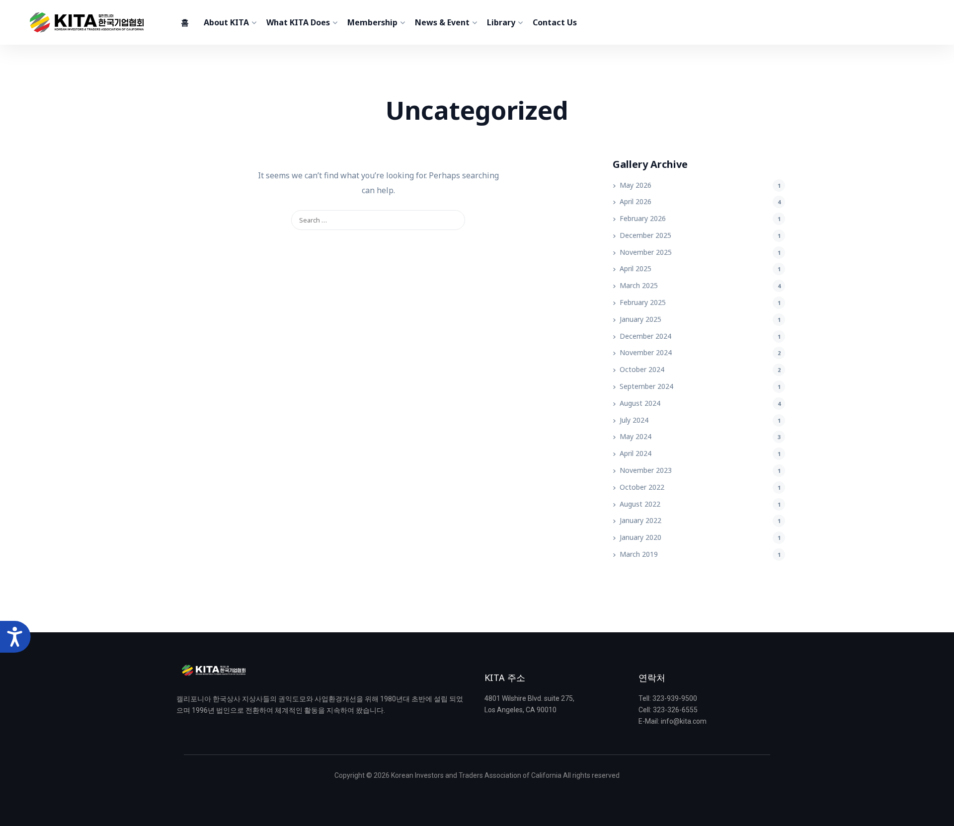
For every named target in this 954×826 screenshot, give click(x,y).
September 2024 (646, 386)
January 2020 (640, 537)
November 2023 (646, 470)
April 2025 (635, 268)
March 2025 (639, 285)
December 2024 (645, 336)
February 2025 (643, 302)
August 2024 (640, 403)
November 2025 (646, 252)
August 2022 (640, 504)
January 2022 (640, 520)
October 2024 (642, 369)
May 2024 (635, 436)
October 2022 (642, 487)
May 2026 (635, 185)
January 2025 (640, 319)
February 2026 (643, 218)
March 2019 (639, 554)
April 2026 (635, 201)
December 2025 (645, 235)
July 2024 (634, 420)
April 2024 (635, 453)
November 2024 (646, 352)
